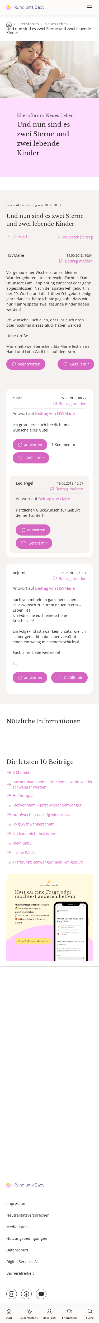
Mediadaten (17, 1226)
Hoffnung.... (23, 795)
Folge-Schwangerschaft (33, 824)
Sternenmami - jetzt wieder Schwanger (47, 805)
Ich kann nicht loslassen (34, 833)
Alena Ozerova (89, 92)
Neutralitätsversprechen (28, 1215)
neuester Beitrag (78, 237)
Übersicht (21, 236)
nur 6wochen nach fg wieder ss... (42, 814)
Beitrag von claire (54, 498)
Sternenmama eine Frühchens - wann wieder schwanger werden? (53, 784)
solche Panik (24, 852)
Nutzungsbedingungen (26, 1238)
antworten (33, 444)
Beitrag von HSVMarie (55, 413)
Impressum (16, 1203)
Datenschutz (17, 1249)
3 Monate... (22, 772)
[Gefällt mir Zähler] (76, 364)
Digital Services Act (23, 1261)
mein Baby (22, 843)
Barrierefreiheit (20, 1273)
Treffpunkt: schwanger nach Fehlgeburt (48, 862)
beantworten (29, 364)
